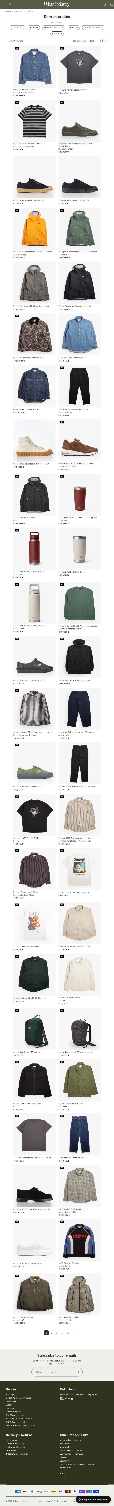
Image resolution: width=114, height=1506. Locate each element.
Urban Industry (20, 1501)
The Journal (65, 1444)
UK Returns (11, 1451)
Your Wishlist (66, 1447)
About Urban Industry (70, 1440)
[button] (92, 41)
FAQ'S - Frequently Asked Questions (77, 1464)
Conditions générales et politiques (57, 1501)
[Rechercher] (10, 4)
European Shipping (15, 1444)
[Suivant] (73, 1332)
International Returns (17, 1454)
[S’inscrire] (78, 1372)
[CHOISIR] (51, 83)
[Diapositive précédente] (17, 66)
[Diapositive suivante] (51, 66)
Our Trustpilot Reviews (71, 1454)
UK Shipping (11, 1440)
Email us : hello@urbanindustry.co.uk (78, 1395)
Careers (63, 1457)
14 (67, 1332)
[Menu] (3, 4)
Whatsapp (69, 1399)
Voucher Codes (66, 1461)
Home (8, 11)
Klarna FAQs (65, 1468)
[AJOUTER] (96, 511)
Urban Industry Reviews (71, 1451)
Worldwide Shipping (15, 1447)
